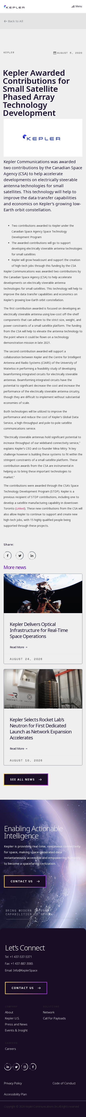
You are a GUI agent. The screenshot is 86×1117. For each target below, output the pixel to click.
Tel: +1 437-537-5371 (18, 957)
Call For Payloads (54, 1018)
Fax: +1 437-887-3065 (19, 963)
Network (48, 1012)
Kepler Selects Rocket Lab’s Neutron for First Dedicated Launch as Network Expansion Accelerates (41, 728)
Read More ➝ (18, 647)
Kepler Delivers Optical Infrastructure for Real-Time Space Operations (39, 630)
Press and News (16, 1024)
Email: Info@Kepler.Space (21, 970)
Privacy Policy (13, 1083)
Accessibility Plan (15, 1094)
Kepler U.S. (12, 1018)
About (9, 1012)
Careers (10, 1049)
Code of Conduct (64, 1083)
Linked (20, 508)
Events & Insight (16, 1030)
